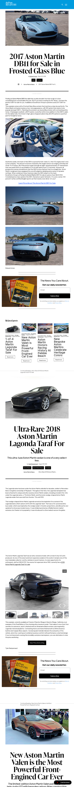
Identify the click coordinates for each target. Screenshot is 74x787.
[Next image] (64, 605)
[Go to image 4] (46, 614)
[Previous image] (60, 605)
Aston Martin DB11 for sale (21, 99)
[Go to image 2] (22, 614)
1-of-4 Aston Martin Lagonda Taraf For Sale (11, 345)
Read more (10, 357)
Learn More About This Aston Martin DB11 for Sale (37, 183)
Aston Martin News (29, 84)
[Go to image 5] (57, 614)
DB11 (33, 80)
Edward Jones (33, 76)
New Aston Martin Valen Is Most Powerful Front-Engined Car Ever (29, 347)
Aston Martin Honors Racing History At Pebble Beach (44, 347)
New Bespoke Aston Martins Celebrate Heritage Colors (60, 347)
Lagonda (17, 564)
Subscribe (54, 296)
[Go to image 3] (34, 614)
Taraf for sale (25, 564)
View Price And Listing (37, 643)
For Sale (39, 80)
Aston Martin (31, 175)
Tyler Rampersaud (33, 464)
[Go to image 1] (10, 614)
